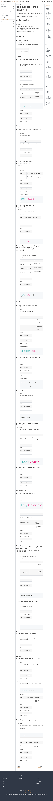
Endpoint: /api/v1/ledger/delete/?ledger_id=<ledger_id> (48, 19)
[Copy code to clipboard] (41, 104)
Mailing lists (21, 775)
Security (3, 783)
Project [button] (26, 1)
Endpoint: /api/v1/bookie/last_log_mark (48, 59)
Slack (20, 776)
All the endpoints (47, 5)
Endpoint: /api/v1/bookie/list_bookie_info (48, 55)
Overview (4, 775)
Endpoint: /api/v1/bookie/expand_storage (48, 67)
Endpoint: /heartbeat (47, 9)
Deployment (4, 778)
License (37, 778)
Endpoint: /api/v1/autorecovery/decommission (48, 103)
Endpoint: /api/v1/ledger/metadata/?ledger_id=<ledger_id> (48, 31)
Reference (4, 786)
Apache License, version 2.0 (30, 792)
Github (20, 778)
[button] (7, 6)
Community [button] (21, 1)
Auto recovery (47, 70)
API (3, 781)
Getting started (5, 776)
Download (48, 1)
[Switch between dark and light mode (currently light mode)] (51, 1)
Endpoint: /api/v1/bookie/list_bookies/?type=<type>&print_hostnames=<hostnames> (48, 49)
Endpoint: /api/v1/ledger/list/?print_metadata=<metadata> (48, 25)
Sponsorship (38, 781)
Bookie (46, 44)
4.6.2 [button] (43, 1)
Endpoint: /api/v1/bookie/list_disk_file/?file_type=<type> (48, 63)
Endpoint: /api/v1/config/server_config (48, 13)
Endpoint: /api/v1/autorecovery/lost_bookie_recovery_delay (48, 98)
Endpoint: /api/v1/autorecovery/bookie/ (48, 72)
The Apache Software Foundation (31, 790)
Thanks (37, 783)
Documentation (15, 1)
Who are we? (38, 775)
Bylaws (37, 776)
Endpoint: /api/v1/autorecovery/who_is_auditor (48, 88)
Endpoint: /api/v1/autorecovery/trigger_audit (48, 93)
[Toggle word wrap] (40, 503)
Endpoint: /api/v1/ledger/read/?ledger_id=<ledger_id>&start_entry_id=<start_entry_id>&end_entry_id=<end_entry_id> (48, 39)
